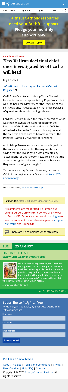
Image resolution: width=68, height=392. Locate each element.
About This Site (12, 364)
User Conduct (11, 368)
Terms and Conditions (37, 364)
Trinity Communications (39, 372)
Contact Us (42, 368)
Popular (40, 10)
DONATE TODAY (34, 42)
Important (25, 10)
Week (53, 10)
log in (56, 216)
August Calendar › (52, 291)
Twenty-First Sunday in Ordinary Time (24, 256)
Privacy (57, 364)
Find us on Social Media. (18, 359)
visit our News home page (32, 188)
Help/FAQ (27, 368)
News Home (9, 10)
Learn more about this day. (15, 284)
